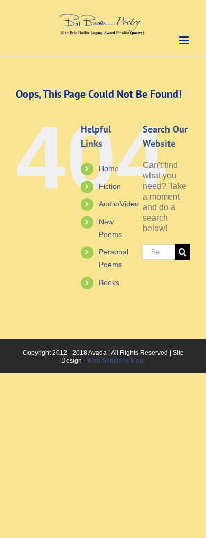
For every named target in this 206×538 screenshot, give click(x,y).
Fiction (110, 186)
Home (109, 168)
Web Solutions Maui (116, 360)
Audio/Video (119, 204)
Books (109, 282)
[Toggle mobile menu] (184, 40)
